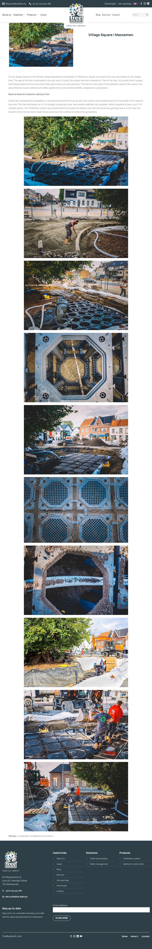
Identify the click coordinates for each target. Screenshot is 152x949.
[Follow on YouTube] (81, 936)
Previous (13, 72)
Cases (43, 15)
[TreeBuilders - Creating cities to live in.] (76, 15)
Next (69, 72)
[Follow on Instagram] (145, 4)
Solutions (18, 15)
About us (6, 15)
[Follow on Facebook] (141, 4)
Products (31, 15)
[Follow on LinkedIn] (148, 4)
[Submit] (147, 14)
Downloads (110, 4)
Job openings (125, 4)
